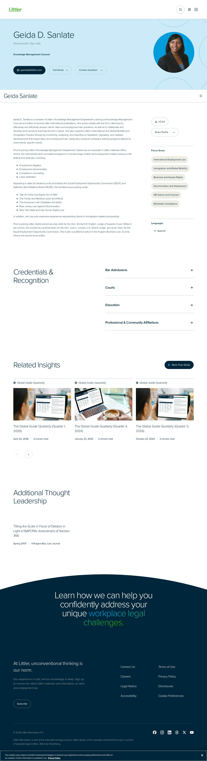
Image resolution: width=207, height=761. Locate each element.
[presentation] (42, 404)
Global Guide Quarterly (31, 382)
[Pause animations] (189, 9)
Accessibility (129, 696)
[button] (155, 732)
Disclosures (165, 686)
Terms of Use (166, 667)
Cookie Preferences (171, 696)
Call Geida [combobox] (58, 70)
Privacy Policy (167, 676)
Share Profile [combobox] (161, 132)
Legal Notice (129, 686)
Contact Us (128, 667)
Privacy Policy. (54, 757)
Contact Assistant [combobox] (88, 70)
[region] (103, 756)
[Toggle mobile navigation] (196, 9)
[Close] (202, 755)
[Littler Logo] (15, 10)
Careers (126, 676)
